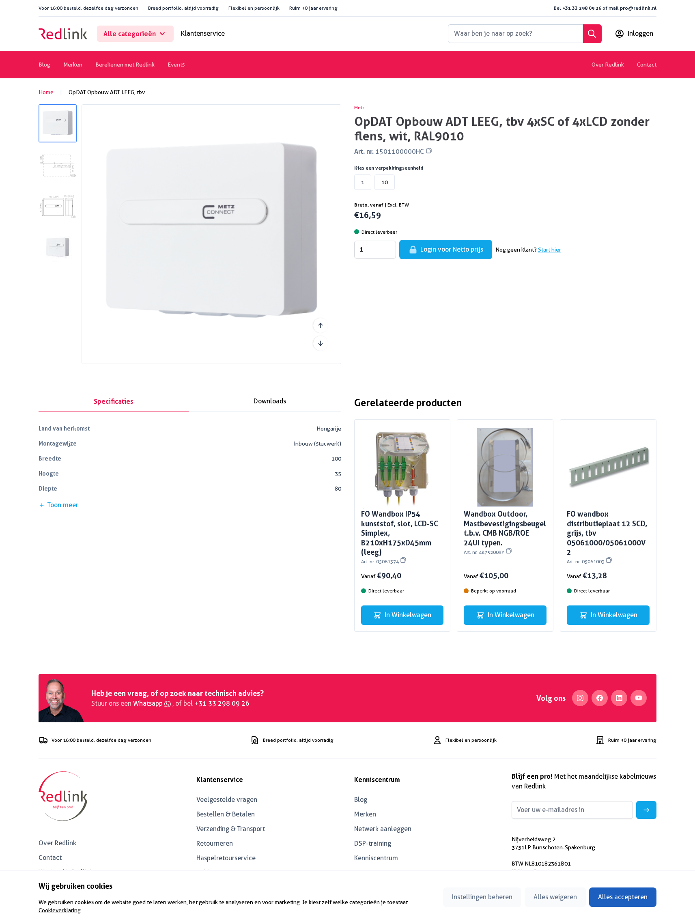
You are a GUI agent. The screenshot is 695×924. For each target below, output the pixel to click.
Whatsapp (148, 703)
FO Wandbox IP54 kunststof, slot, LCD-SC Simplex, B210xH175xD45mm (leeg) (399, 536)
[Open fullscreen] (211, 234)
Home (46, 92)
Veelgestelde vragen (226, 799)
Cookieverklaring (60, 910)
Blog (44, 64)
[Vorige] (320, 325)
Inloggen (640, 33)
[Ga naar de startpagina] (63, 33)
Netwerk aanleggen (382, 829)
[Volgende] (320, 343)
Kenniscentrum (376, 858)
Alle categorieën (129, 34)
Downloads (270, 401)
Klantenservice (203, 33)
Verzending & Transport (230, 829)
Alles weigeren (555, 897)
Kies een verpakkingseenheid (389, 168)
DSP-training (372, 843)
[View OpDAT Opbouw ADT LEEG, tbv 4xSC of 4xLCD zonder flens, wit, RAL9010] (58, 123)
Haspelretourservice (226, 858)
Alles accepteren (623, 897)
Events (176, 64)
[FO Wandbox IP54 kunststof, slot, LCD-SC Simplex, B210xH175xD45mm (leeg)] (402, 467)
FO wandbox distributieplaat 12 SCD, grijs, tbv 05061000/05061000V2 (607, 536)
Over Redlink (608, 64)
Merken (72, 64)
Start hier (549, 249)
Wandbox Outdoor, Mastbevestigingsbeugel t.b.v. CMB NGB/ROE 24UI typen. (505, 532)
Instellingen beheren (482, 897)
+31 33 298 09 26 (581, 8)
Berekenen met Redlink (125, 64)
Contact (646, 64)
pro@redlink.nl (638, 8)
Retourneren (214, 843)
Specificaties (113, 401)
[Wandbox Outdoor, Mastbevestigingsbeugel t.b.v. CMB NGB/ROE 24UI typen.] (505, 467)
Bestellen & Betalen (225, 814)
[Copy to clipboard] (429, 150)
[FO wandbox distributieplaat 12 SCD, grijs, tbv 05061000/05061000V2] (608, 467)
